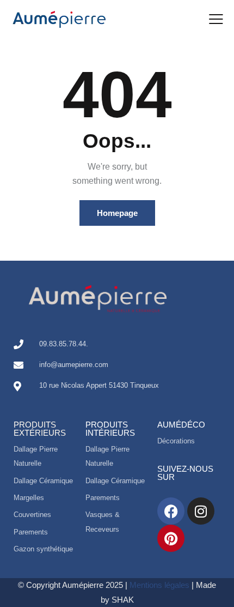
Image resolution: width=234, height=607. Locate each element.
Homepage (117, 213)
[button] (216, 19)
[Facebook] (170, 511)
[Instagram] (200, 511)
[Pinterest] (170, 538)
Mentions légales (159, 585)
